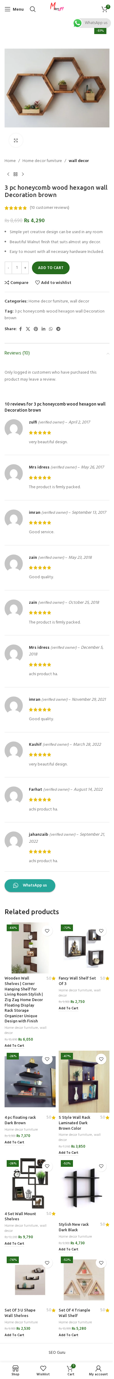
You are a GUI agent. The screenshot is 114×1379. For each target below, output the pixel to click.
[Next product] (22, 174)
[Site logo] (57, 9)
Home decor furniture (42, 161)
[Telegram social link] (58, 329)
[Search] (33, 9)
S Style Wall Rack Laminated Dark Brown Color (74, 1122)
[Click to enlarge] (16, 140)
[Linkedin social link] (43, 329)
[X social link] (28, 329)
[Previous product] (8, 174)
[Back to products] (15, 174)
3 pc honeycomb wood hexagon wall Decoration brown (55, 315)
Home (10, 161)
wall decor (79, 161)
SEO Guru (57, 1352)
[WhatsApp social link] (50, 329)
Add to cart (51, 268)
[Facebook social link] (20, 329)
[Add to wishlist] (47, 930)
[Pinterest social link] (36, 329)
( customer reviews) (49, 207)
